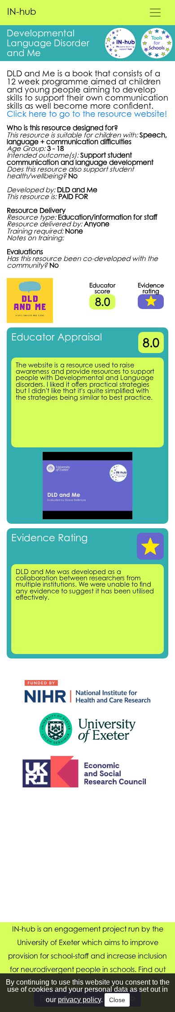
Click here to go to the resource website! (87, 114)
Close (117, 999)
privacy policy (79, 999)
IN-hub (21, 11)
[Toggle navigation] (155, 13)
